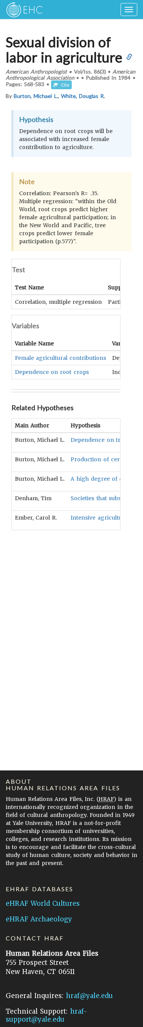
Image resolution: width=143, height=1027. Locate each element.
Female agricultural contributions (60, 358)
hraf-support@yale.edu (46, 1015)
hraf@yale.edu (89, 996)
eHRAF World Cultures (43, 903)
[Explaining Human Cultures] (22, 9)
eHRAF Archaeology (39, 919)
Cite (63, 85)
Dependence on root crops (52, 372)
